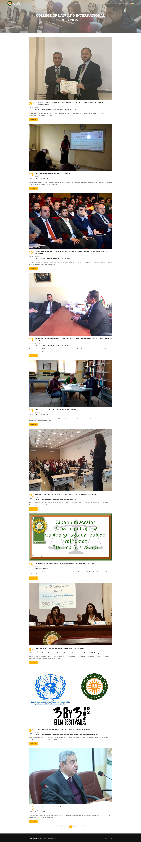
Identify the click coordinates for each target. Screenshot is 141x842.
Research (95, 3)
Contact (125, 3)
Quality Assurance (106, 3)
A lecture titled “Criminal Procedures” (48, 807)
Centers (117, 3)
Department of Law (70, 109)
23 (66, 827)
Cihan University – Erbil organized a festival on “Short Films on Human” (59, 648)
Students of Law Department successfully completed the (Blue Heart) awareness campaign (65, 494)
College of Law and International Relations (49, 109)
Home (61, 3)
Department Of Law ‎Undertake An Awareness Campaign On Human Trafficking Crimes (64, 563)
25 (74, 827)
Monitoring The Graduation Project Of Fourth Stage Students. (56, 409)
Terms (110, 838)
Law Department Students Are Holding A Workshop (52, 173)
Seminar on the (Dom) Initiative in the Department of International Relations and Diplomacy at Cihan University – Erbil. (73, 339)
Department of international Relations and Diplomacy (52, 258)
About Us (68, 3)
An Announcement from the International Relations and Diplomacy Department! (62, 729)
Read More (33, 120)
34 (81, 827)
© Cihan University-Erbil (34, 838)
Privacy (106, 838)
